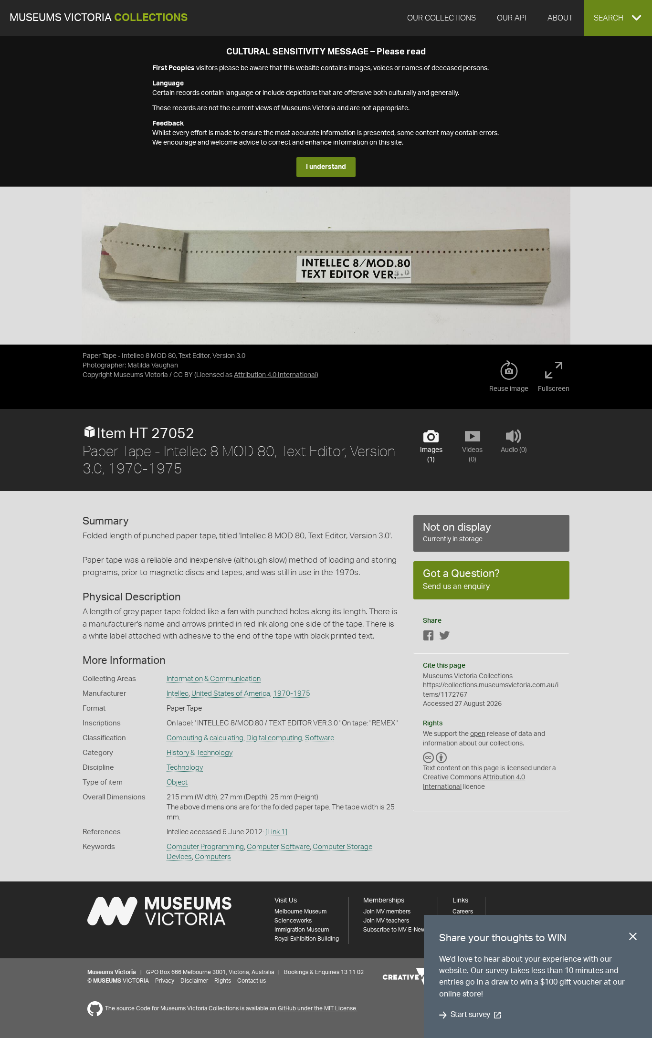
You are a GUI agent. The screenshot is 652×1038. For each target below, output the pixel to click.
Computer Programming (205, 846)
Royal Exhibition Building (306, 939)
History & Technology (199, 752)
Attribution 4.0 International (275, 375)
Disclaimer (194, 981)
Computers (213, 856)
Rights (222, 981)
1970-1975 (291, 693)
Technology (185, 767)
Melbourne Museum (300, 911)
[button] (618, 18)
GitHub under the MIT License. (318, 1008)
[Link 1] (276, 832)
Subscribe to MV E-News (395, 930)
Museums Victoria (99, 18)
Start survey (470, 1015)
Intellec (178, 693)
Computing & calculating (205, 738)
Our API (511, 18)
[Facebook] (428, 637)
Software (319, 738)
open (477, 734)
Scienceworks (293, 920)
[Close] (633, 938)
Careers (462, 911)
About (560, 18)
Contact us (251, 981)
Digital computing (274, 738)
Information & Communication (214, 678)
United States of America (230, 693)
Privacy (164, 981)
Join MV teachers (386, 920)
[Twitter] (444, 637)
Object (177, 782)
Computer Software (278, 846)
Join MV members (386, 911)
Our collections (441, 18)
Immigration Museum (301, 930)
